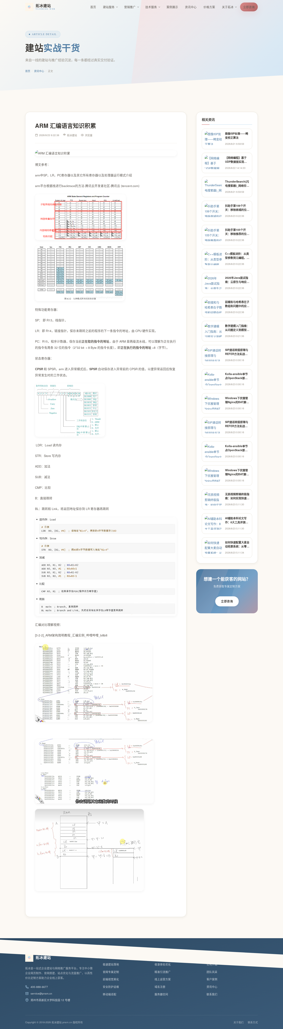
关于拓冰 (228, 7)
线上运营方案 (163, 979)
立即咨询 (249, 7)
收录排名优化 (163, 964)
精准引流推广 (163, 972)
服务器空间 (161, 994)
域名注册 (160, 987)
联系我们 (212, 994)
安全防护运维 (111, 987)
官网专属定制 (111, 972)
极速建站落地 (111, 964)
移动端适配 (109, 994)
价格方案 (209, 7)
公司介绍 (212, 964)
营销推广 (130, 7)
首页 (93, 7)
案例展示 (172, 7)
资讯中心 (191, 7)
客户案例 (212, 979)
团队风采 (212, 972)
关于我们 (239, 1022)
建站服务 (109, 7)
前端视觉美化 (111, 979)
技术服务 (151, 7)
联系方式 (253, 1022)
